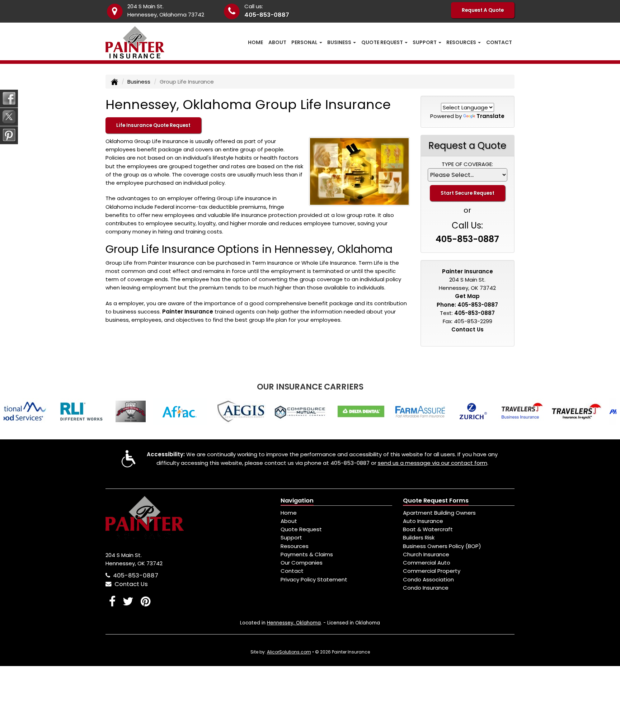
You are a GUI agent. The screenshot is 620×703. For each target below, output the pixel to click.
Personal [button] (305, 42)
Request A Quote (483, 10)
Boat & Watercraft (428, 529)
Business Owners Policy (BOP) (442, 546)
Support (291, 537)
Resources (295, 546)
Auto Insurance (423, 521)
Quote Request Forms (436, 500)
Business (138, 81)
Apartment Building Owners (439, 512)
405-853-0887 (266, 15)
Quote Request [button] (382, 42)
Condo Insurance (425, 587)
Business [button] (339, 42)
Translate (490, 116)
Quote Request (301, 529)
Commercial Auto (426, 562)
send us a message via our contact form (432, 463)
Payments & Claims (307, 554)
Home (255, 42)
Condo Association (428, 579)
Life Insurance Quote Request (153, 125)
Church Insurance (426, 554)
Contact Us (467, 329)
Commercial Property (431, 571)
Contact (499, 42)
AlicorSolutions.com (289, 652)
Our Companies (302, 562)
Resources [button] (461, 42)
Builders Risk (419, 537)
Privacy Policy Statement (314, 579)
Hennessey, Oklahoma (294, 622)
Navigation (297, 500)
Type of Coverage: (467, 164)
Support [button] (425, 42)
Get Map (467, 296)
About (277, 42)
